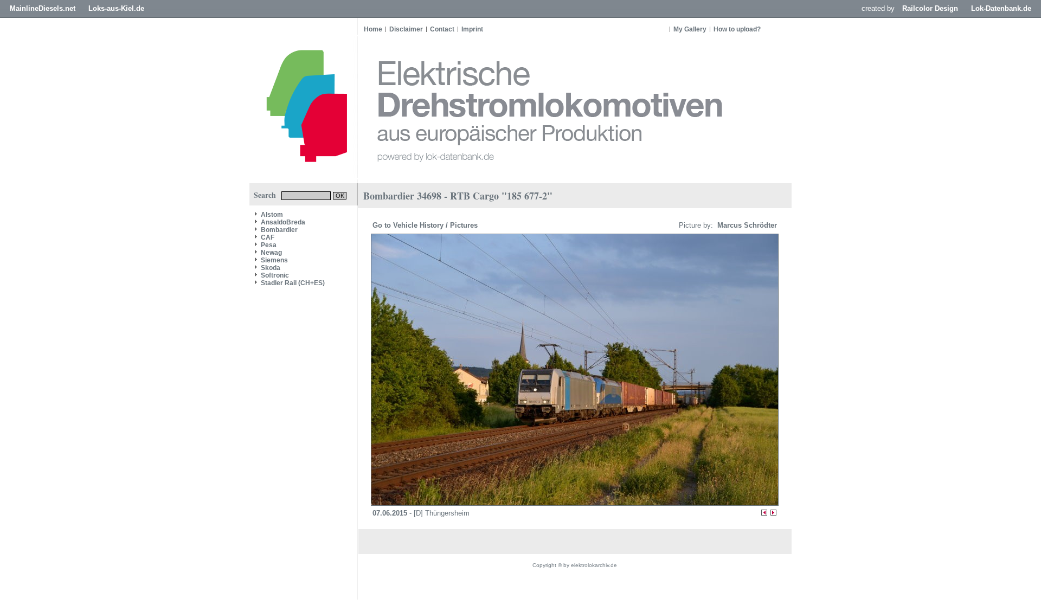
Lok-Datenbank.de (1001, 8)
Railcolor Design (930, 8)
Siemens (274, 260)
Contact (442, 29)
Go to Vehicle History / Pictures (426, 225)
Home (373, 29)
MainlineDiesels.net (42, 8)
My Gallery (689, 29)
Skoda (270, 268)
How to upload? (737, 29)
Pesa (269, 245)
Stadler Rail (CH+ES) (293, 283)
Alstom (272, 214)
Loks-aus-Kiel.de (116, 8)
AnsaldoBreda (283, 222)
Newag (271, 252)
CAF (267, 237)
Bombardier (279, 230)
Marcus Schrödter (746, 225)
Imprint (472, 29)
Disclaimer (406, 29)
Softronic (275, 275)
